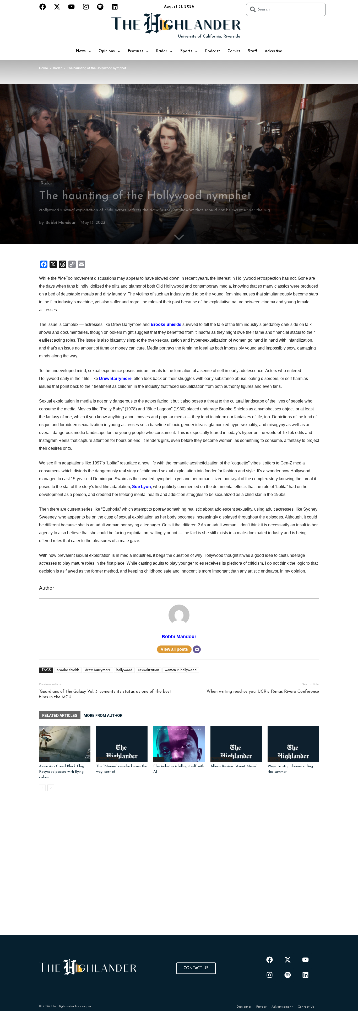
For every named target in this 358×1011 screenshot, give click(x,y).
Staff (252, 51)
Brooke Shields (166, 324)
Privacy (261, 1006)
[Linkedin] (114, 6)
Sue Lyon (141, 486)
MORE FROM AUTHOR (103, 715)
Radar (161, 51)
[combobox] (286, 9)
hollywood (124, 670)
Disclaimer (244, 1006)
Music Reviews (221, 759)
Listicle (273, 759)
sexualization (148, 670)
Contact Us (306, 1006)
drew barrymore (98, 670)
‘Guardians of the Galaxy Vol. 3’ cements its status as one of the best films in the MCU (105, 694)
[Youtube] (71, 6)
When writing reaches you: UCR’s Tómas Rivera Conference (263, 692)
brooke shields (68, 670)
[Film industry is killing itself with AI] (179, 744)
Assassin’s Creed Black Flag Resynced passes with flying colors (61, 771)
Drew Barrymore (115, 378)
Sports (186, 51)
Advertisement (282, 1006)
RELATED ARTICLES (59, 715)
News (81, 51)
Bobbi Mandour (60, 223)
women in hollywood (181, 670)
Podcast (212, 51)
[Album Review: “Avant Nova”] (236, 744)
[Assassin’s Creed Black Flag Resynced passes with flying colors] (64, 744)
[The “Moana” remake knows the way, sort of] (122, 744)
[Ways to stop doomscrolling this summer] (293, 744)
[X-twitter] (57, 6)
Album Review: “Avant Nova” (233, 766)
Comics (233, 51)
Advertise (273, 51)
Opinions (107, 51)
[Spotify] (100, 6)
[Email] (197, 649)
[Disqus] (179, 869)
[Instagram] (86, 6)
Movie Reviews (107, 759)
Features (135, 51)
